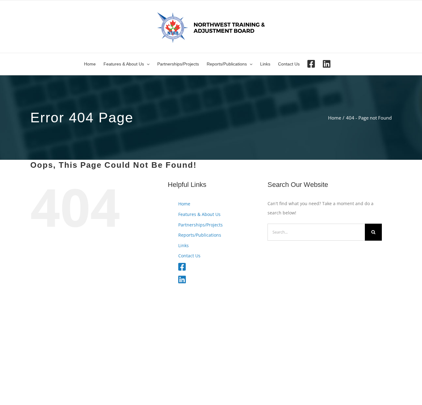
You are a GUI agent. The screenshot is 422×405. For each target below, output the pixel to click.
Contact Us (189, 256)
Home (184, 204)
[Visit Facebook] (311, 64)
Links (183, 245)
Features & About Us (199, 214)
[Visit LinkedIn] (327, 64)
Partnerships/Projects (200, 225)
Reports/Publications (199, 235)
